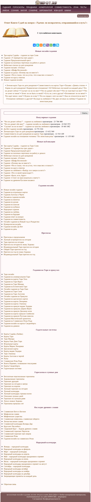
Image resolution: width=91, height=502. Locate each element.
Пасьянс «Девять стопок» (75, 85)
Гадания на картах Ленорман (15, 301)
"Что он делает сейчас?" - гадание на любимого (23, 121)
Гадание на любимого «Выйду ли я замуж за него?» (25, 170)
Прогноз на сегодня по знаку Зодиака (19, 244)
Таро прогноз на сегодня (14, 242)
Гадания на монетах (12, 199)
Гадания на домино (11, 326)
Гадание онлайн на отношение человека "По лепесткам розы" (29, 136)
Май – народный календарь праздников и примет (24, 456)
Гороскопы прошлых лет (14, 403)
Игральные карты (11, 344)
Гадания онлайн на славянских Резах (19, 438)
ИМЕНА (6, 10)
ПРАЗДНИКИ (31, 7)
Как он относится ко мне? (75, 96)
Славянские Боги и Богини (15, 411)
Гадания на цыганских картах (16, 298)
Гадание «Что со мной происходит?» (18, 173)
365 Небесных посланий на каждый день (65, 88)
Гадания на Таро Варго (13, 281)
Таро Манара (9, 338)
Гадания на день (10, 229)
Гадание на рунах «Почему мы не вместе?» (21, 72)
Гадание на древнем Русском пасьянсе (19, 180)
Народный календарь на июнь (16, 459)
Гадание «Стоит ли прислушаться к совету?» (22, 177)
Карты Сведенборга (12, 366)
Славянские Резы (11, 436)
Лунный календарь (11, 391)
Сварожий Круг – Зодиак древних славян (20, 428)
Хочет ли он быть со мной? (32, 93)
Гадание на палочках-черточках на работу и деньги (24, 153)
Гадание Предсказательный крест (17, 150)
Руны (6, 358)
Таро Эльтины (9, 353)
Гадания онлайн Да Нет (13, 226)
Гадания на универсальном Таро (17, 276)
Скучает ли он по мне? (30, 90)
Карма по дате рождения (15, 88)
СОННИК (15, 10)
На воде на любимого (42, 98)
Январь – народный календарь (16, 446)
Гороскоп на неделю (12, 386)
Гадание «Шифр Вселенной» (15, 160)
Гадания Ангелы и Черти (14, 194)
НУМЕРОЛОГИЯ (46, 7)
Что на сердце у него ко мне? (51, 96)
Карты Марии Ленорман (14, 346)
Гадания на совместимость (14, 219)
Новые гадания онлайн (13, 80)
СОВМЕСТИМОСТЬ (63, 7)
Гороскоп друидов (11, 381)
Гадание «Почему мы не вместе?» (17, 163)
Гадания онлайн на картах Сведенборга (20, 323)
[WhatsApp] (51, 45)
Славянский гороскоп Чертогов (16, 431)
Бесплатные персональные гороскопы (19, 376)
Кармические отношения (37, 88)
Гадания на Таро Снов (13, 291)
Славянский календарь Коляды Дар (18, 423)
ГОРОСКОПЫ (18, 7)
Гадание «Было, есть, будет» (15, 175)
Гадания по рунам (11, 202)
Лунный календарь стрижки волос (18, 393)
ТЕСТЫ (83, 7)
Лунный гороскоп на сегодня (15, 388)
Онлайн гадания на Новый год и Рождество (21, 221)
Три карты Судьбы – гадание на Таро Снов (21, 145)
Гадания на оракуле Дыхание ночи (18, 311)
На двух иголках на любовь (64, 98)
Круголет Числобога (12, 426)
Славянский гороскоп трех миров (17, 433)
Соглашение (37, 498)
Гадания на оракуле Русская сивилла (18, 316)
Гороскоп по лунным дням (14, 398)
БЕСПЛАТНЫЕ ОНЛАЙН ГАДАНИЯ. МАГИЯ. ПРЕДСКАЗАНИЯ (27, 495)
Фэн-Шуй (58, 10)
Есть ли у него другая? (54, 93)
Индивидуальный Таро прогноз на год (19, 254)
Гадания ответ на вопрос (14, 216)
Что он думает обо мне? (50, 90)
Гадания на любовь (11, 212)
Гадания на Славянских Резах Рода (18, 321)
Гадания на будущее (12, 214)
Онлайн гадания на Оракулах (16, 296)
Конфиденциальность (51, 498)
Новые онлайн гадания (13, 189)
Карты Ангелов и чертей (14, 356)
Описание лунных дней (13, 396)
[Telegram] (44, 45)
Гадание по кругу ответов (14, 168)
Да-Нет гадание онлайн (13, 129)
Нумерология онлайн (12, 224)
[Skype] (57, 45)
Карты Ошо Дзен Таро (13, 341)
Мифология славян (11, 414)
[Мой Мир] (54, 45)
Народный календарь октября (16, 468)
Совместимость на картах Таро (50, 85)
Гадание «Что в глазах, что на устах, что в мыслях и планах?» (29, 165)
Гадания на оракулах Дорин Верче (18, 308)
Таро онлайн (9, 274)
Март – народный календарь (15, 451)
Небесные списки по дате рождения (18, 155)
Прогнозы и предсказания (14, 237)
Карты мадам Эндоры (12, 351)
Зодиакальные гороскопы (14, 379)
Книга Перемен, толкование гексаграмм (20, 363)
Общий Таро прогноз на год (15, 249)
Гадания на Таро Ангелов (14, 294)
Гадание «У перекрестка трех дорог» (18, 148)
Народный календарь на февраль (17, 449)
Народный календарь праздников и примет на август (25, 464)
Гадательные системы (12, 368)
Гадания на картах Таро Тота (15, 279)
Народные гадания (11, 209)
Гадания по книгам (11, 204)
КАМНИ (68, 10)
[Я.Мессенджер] (37, 45)
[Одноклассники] (41, 45)
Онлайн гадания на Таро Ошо (16, 289)
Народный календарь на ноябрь (16, 471)
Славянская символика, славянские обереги (21, 419)
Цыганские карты (11, 348)
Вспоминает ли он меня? (75, 93)
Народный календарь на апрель (16, 454)
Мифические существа (13, 416)
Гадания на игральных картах (16, 192)
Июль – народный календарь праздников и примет (24, 461)
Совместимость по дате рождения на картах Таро (24, 134)
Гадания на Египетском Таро (15, 286)
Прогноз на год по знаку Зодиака (17, 252)
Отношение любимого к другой (19, 98)
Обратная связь (10, 484)
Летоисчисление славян (13, 421)
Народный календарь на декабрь (17, 473)
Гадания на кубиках (12, 207)
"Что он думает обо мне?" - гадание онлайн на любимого (27, 124)
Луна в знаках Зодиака (13, 401)
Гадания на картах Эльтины (15, 303)
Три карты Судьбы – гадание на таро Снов (21, 55)
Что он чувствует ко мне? (72, 90)
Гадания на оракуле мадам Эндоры (18, 306)
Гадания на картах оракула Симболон (19, 313)
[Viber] (47, 45)
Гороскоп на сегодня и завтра (15, 383)
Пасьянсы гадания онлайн (14, 197)
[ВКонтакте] (34, 45)
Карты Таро (8, 336)
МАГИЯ (24, 10)
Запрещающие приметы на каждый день (20, 476)
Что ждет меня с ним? (14, 96)
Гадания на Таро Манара (14, 284)
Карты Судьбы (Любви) (13, 334)
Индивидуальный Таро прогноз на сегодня (21, 247)
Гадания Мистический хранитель (17, 318)
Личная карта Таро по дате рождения (19, 131)
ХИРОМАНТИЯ (45, 10)
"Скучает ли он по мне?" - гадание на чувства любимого (27, 126)
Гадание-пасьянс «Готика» (14, 158)
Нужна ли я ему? (31, 96)
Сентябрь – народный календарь (17, 466)
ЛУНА (75, 7)
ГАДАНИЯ (7, 7)
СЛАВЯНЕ (33, 10)
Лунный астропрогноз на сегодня (17, 239)
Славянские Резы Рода (13, 361)
